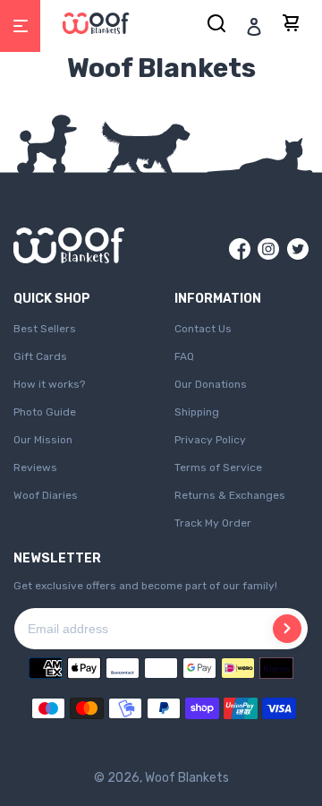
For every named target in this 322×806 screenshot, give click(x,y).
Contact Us (203, 328)
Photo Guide (44, 412)
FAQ (184, 356)
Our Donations (210, 384)
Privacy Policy (210, 439)
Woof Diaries (45, 495)
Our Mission (42, 439)
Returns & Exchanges (229, 495)
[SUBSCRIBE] (287, 628)
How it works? (49, 384)
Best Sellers (44, 328)
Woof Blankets (187, 777)
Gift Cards (40, 356)
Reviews (35, 467)
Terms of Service (218, 467)
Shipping (196, 412)
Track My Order (212, 523)
